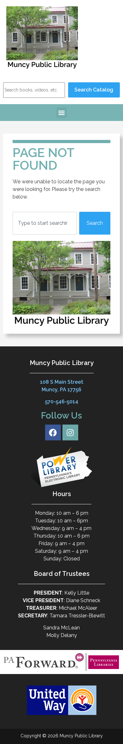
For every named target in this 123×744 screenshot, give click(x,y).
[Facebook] (53, 432)
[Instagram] (70, 432)
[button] (61, 112)
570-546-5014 (61, 402)
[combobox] (45, 223)
